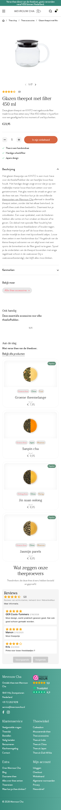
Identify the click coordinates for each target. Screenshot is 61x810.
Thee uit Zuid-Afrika (42, 752)
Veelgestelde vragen (11, 727)
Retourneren (8, 744)
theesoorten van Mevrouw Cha (17, 199)
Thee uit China (39, 744)
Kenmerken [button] (8, 270)
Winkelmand (38, 776)
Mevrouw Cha (16, 801)
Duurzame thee (9, 776)
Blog (4, 772)
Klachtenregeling (10, 748)
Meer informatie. (11, 604)
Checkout (37, 772)
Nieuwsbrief (38, 789)
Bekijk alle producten (13, 354)
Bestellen (6, 735)
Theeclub (6, 731)
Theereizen (7, 784)
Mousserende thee (41, 731)
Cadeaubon (38, 727)
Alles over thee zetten (12, 780)
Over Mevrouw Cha (11, 768)
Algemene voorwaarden (44, 780)
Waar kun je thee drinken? (14, 789)
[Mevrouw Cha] (27, 11)
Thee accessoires (28, 20)
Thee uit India (39, 740)
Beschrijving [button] (8, 169)
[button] (56, 11)
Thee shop (13, 20)
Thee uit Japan (39, 748)
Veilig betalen (8, 740)
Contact (6, 752)
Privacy (36, 784)
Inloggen (37, 768)
